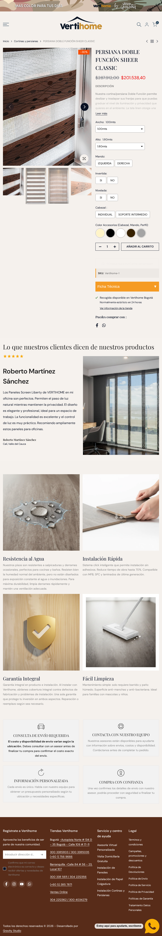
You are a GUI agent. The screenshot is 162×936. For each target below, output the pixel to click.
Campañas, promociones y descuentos (137, 855)
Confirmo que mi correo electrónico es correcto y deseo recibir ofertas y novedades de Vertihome (26, 868)
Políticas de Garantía (141, 898)
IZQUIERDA (104, 163)
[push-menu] (6, 24)
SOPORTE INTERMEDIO (132, 214)
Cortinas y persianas (26, 41)
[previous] (10, 107)
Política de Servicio (140, 885)
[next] (85, 107)
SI (101, 180)
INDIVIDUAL (105, 214)
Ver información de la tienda (116, 308)
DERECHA (123, 163)
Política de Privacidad (141, 892)
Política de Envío (138, 878)
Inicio (6, 41)
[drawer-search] (139, 24)
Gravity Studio (12, 930)
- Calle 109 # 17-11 (77, 844)
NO (112, 180)
